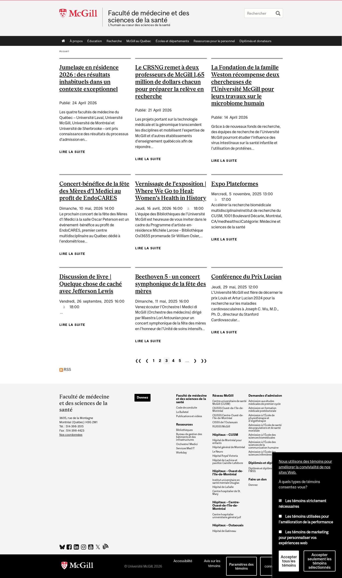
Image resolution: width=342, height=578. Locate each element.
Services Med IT (185, 448)
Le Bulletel (182, 412)
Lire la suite (72, 152)
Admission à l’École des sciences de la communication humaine (263, 445)
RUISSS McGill (221, 426)
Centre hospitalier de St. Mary (226, 492)
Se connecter (272, 563)
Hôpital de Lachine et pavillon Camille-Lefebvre (227, 461)
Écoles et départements (172, 41)
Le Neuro (217, 451)
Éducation (94, 41)
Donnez (142, 397)
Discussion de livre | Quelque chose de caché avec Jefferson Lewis (90, 283)
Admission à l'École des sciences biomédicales (262, 436)
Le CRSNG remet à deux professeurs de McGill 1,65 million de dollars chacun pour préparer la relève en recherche (169, 81)
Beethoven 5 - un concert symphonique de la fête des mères (170, 283)
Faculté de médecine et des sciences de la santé (148, 17)
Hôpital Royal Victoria (225, 455)
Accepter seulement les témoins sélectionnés (320, 561)
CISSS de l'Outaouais (225, 422)
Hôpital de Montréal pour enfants (227, 441)
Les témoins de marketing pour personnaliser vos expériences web (304, 537)
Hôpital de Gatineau (224, 531)
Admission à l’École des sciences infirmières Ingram (264, 453)
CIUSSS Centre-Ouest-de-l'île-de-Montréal (227, 416)
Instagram (84, 547)
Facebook (70, 547)
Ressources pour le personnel (214, 41)
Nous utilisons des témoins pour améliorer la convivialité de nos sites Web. (305, 466)
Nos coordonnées (70, 434)
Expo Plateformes (234, 183)
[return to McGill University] (77, 566)
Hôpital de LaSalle (223, 487)
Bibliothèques (184, 430)
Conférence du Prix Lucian (246, 276)
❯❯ (204, 360)
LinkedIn (77, 547)
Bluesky (62, 546)
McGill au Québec (138, 41)
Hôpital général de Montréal (228, 447)
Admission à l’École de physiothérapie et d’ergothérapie (261, 418)
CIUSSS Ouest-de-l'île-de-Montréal (227, 409)
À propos (76, 41)
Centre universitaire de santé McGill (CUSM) (229, 402)
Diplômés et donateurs (255, 41)
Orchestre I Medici (187, 444)
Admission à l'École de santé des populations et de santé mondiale (265, 428)
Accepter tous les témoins (289, 561)
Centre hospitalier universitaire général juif (226, 516)
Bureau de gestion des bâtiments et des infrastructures (189, 437)
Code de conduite (186, 407)
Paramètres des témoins (241, 566)
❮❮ (138, 360)
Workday (181, 452)
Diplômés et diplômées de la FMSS (264, 470)
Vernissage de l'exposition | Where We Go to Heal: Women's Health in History (170, 190)
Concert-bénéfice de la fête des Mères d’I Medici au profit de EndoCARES (94, 190)
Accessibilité (183, 561)
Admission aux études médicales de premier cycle (264, 402)
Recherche (114, 41)
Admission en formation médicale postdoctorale (262, 409)
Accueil (63, 41)
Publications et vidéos (189, 416)
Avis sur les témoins (212, 563)
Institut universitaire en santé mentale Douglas (226, 481)
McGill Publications (106, 546)
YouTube (91, 547)
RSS (67, 369)
